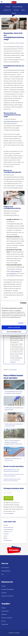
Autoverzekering (17, 6)
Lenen (23, 10)
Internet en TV (8, 531)
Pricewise (16, 633)
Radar (11, 354)
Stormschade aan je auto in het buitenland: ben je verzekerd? (13, 392)
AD (15, 360)
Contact (3, 586)
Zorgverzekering (8, 529)
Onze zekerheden (5, 571)
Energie (8, 6)
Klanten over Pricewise (7, 596)
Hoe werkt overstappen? (7, 589)
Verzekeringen (13, 369)
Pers (2, 574)
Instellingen (21, 323)
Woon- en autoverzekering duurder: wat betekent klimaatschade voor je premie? (13, 442)
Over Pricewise (5, 567)
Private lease (4, 624)
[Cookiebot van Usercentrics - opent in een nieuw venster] (20, 303)
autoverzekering (15, 271)
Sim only (16, 10)
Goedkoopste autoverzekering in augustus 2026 (14, 408)
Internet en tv (7, 10)
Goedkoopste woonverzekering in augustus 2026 (13, 425)
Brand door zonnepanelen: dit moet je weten (13, 459)
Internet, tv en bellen (6, 617)
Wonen (14, 13)
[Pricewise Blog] (13, 3)
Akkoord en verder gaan (14, 327)
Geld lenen (4, 614)
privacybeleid (10, 513)
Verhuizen (3, 592)
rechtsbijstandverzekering (11, 121)
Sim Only (6, 534)
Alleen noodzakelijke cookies (14, 331)
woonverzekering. (11, 273)
